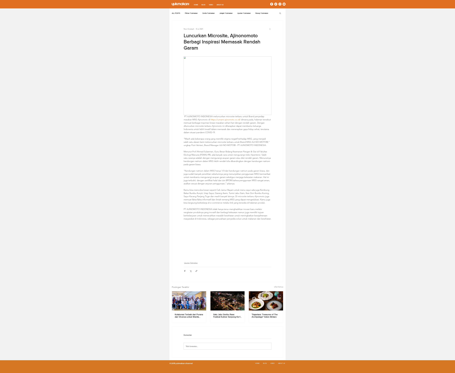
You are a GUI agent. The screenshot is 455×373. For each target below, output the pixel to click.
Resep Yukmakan (261, 13)
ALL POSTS (176, 13)
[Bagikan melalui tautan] (196, 271)
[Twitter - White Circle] (275, 4)
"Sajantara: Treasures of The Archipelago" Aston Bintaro (265, 315)
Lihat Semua (278, 287)
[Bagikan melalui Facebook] (185, 271)
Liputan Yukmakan (244, 13)
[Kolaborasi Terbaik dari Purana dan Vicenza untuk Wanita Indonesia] (189, 300)
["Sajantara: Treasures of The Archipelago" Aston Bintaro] (266, 300)
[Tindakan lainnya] (269, 28)
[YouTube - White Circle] (284, 4)
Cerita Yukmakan (208, 13)
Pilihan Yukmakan (191, 13)
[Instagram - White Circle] (279, 4)
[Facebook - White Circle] (271, 4)
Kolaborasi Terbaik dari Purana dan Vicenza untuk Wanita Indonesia (189, 315)
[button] (280, 13)
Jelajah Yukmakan (226, 13)
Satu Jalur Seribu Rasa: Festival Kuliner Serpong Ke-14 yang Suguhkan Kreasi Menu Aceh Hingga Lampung (227, 315)
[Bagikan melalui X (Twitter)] (190, 271)
